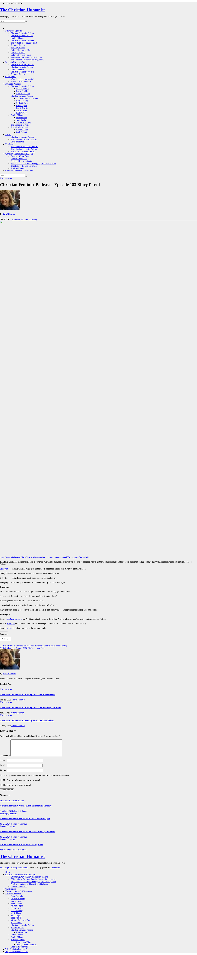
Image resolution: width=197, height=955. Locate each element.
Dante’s (19, 158)
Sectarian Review (18, 45)
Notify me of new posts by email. (17, 785)
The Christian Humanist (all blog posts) (27, 60)
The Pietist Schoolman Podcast (24, 43)
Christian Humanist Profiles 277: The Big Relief (21, 844)
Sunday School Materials (26, 944)
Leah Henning (22, 101)
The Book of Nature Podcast (23, 151)
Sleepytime (4, 569)
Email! (8, 134)
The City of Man (18, 48)
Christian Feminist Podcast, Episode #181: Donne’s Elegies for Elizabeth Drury (33, 646)
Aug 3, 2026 (5, 811)
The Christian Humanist (22, 9)
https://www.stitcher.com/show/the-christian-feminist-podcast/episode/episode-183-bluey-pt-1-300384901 (44, 557)
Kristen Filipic (22, 130)
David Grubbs (22, 91)
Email (3, 765)
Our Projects (10, 76)
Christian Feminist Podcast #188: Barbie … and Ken (22, 648)
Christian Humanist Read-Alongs (19, 154)
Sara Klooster (9, 214)
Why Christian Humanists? (22, 79)
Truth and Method (18, 168)
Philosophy (5, 813)
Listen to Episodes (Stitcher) (17, 62)
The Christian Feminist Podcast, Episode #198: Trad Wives (27, 720)
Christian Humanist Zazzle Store (19, 171)
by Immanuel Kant (29, 877)
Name (3, 760)
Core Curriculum (18, 52)
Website (3, 770)
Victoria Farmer (18, 700)
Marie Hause (21, 110)
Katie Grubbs (21, 113)
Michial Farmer (22, 89)
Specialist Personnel (19, 127)
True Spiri (11, 623)
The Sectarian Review (20, 125)
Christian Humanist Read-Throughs (20, 874)
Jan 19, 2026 (5, 850)
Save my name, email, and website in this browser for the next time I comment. (36, 775)
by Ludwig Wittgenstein (33, 879)
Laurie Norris (21, 108)
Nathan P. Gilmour (19, 811)
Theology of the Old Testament (24, 166)
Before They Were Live (21, 50)
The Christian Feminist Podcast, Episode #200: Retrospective (27, 694)
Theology (11, 826)
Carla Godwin (22, 103)
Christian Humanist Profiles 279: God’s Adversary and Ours (27, 831)
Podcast (21, 800)
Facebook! (9, 144)
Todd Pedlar (21, 120)
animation (16, 219)
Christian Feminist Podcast (22, 35)
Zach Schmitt (21, 132)
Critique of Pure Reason (21, 156)
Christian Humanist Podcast (22, 33)
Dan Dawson (21, 117)
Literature (13, 800)
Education (4, 800)
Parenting (33, 219)
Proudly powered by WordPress (13, 867)
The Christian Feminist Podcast (24, 139)
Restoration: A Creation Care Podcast (26, 57)
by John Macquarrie (33, 163)
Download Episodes (14, 31)
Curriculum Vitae (23, 942)
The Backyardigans (14, 619)
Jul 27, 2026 (5, 824)
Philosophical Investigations (22, 161)
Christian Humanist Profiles (22, 40)
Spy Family (10, 628)
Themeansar (55, 867)
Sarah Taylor (21, 105)
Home (8, 872)
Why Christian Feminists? (22, 81)
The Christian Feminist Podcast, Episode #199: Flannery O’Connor (30, 707)
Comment (5, 755)
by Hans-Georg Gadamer (29, 884)
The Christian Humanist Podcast (24, 146)
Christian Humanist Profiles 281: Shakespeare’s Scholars (25, 806)
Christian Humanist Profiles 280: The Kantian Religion (25, 818)
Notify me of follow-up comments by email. (21, 780)
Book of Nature (17, 38)
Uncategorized (6, 178)
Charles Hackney (23, 122)
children (24, 219)
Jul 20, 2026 (5, 837)
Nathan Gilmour (23, 93)
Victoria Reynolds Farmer (27, 98)
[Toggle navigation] (1, 24)
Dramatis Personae (13, 84)
